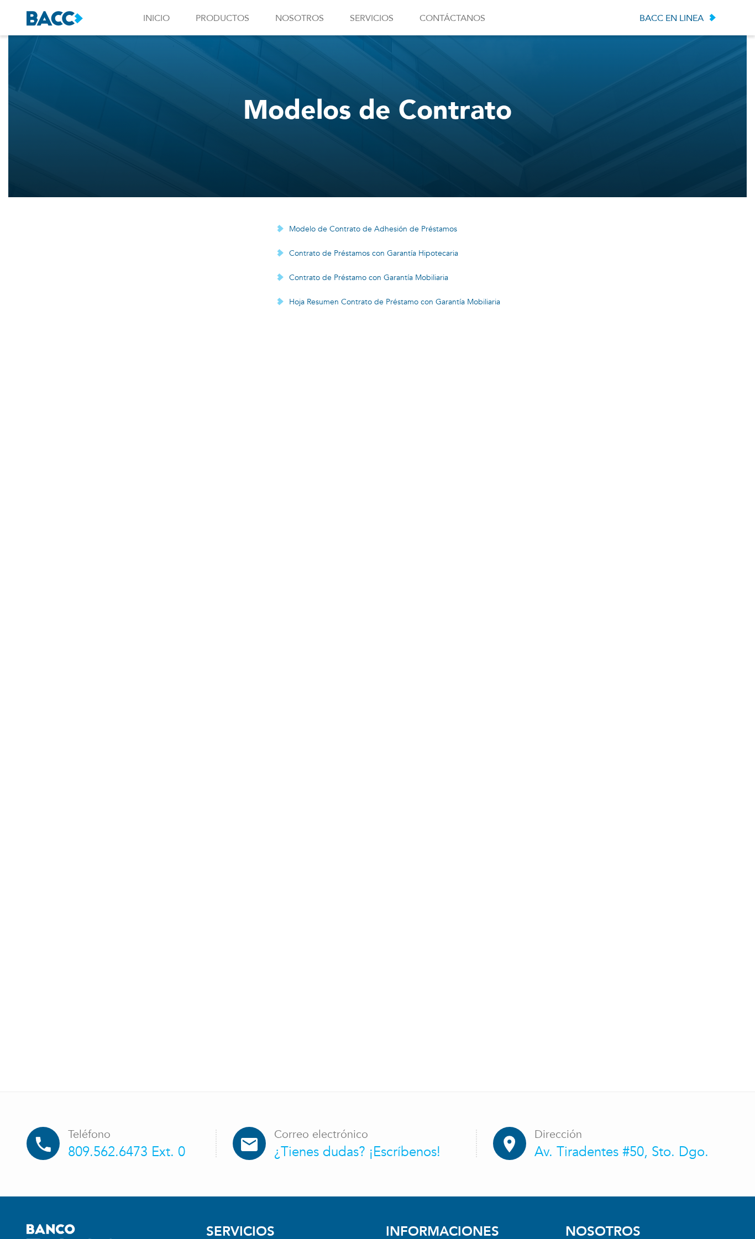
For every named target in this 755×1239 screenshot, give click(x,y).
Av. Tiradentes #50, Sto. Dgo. (621, 1152)
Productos (222, 18)
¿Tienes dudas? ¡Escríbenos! (357, 1152)
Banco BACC (55, 18)
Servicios (372, 18)
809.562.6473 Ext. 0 (126, 1152)
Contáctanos (452, 18)
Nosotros (299, 18)
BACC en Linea (671, 18)
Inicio (156, 18)
